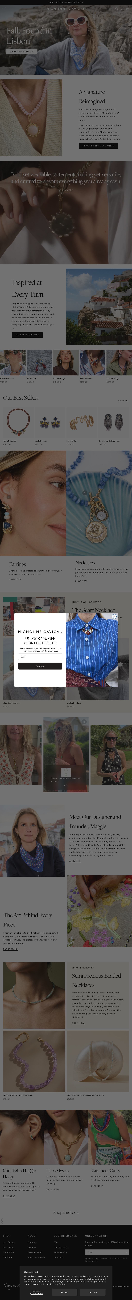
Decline (93, 1292)
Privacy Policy (57, 1284)
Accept (65, 1292)
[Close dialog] (114, 616)
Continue (40, 666)
